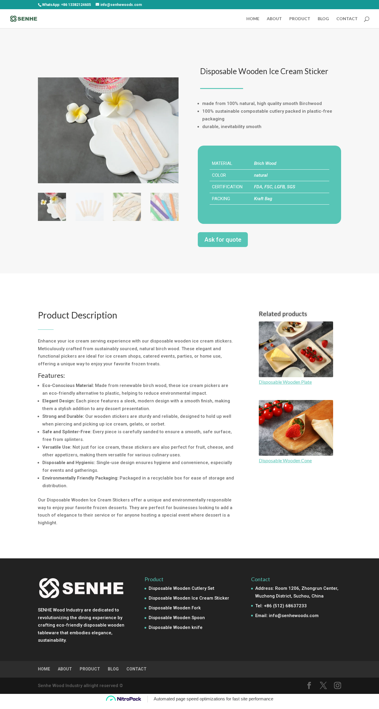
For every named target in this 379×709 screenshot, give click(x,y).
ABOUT (274, 19)
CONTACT (347, 19)
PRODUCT (299, 19)
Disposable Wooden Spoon (177, 617)
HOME (252, 19)
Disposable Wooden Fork (175, 608)
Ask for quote (222, 239)
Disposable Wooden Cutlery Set (181, 588)
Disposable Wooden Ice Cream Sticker (189, 598)
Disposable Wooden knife (176, 627)
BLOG (323, 19)
